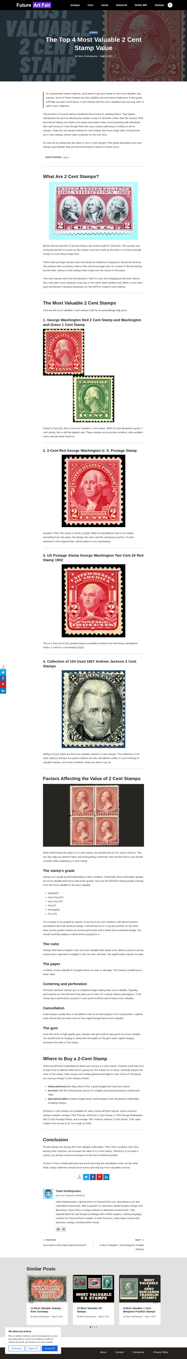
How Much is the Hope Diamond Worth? (64, 1243)
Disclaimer (138, 1352)
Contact (119, 1352)
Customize (17, 1348)
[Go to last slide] (31, 1300)
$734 (56, 754)
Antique (75, 5)
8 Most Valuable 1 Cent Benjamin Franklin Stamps (122, 1245)
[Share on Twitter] (86, 1177)
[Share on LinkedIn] (106, 1177)
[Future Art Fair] (34, 5)
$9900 (80, 647)
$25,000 (58, 428)
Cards (104, 5)
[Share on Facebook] (93, 1177)
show (65, 157)
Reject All (33, 1348)
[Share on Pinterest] (100, 1177)
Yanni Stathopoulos (88, 56)
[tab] (90, 1327)
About (103, 1352)
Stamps (159, 5)
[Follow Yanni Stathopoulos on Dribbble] (63, 1229)
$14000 (85, 533)
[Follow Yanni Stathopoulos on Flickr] (58, 1229)
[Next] (155, 1300)
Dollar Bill (141, 5)
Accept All (50, 1348)
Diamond (121, 5)
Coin (90, 5)
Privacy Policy (160, 1352)
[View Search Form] (170, 5)
